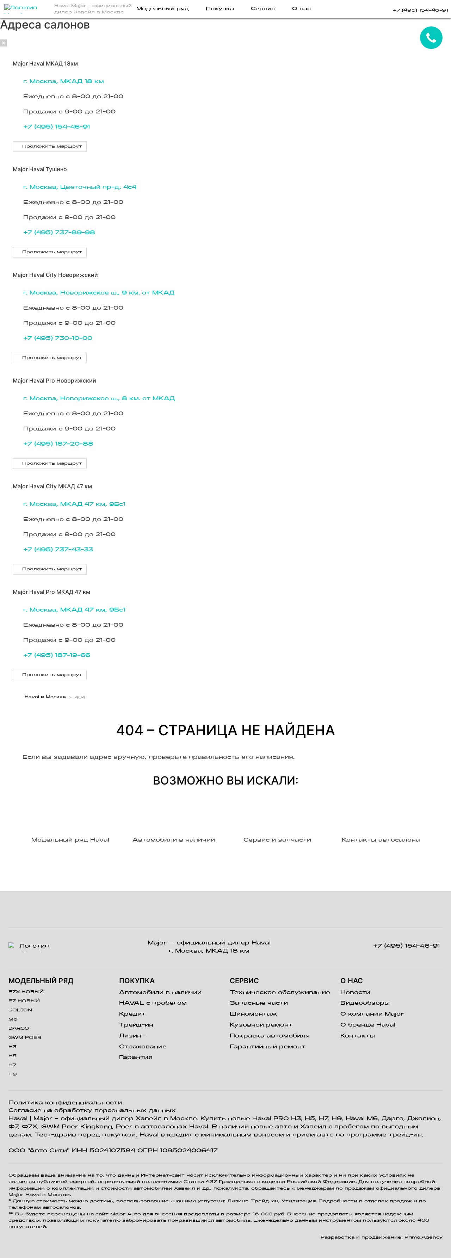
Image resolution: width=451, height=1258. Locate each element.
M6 (13, 1019)
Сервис (263, 9)
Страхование (143, 1047)
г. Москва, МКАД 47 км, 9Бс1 (74, 504)
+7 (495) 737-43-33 (58, 549)
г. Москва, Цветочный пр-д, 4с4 (79, 187)
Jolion (20, 1010)
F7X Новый (26, 992)
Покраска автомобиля (270, 1036)
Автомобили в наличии (160, 992)
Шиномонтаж (253, 1014)
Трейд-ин (136, 1025)
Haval (17, 1118)
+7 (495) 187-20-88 (58, 444)
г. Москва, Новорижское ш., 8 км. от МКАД (99, 398)
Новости (355, 992)
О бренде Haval (367, 1025)
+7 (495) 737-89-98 (59, 232)
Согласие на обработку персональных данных (92, 1110)
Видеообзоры (365, 1003)
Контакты (357, 1036)
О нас (301, 9)
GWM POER (25, 1038)
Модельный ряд (162, 9)
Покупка (220, 9)
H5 (12, 1056)
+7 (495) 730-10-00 (57, 338)
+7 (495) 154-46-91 (56, 127)
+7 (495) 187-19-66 (56, 655)
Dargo (18, 1028)
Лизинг (132, 1036)
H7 (12, 1065)
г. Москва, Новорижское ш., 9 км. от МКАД (98, 293)
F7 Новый (24, 1001)
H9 (12, 1074)
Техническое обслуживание (280, 992)
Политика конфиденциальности (65, 1103)
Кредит (132, 1014)
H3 (12, 1047)
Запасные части (259, 1003)
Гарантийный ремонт (267, 1047)
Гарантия (136, 1057)
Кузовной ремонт (261, 1025)
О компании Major (372, 1014)
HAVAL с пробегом (153, 1003)
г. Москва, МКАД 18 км (63, 81)
